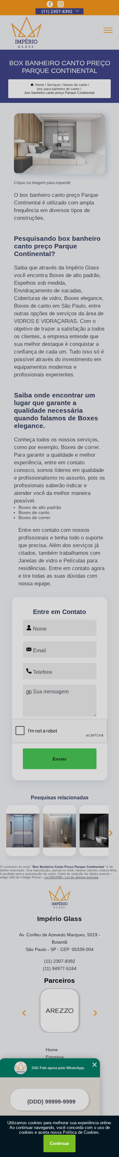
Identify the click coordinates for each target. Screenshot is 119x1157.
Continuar (59, 1143)
